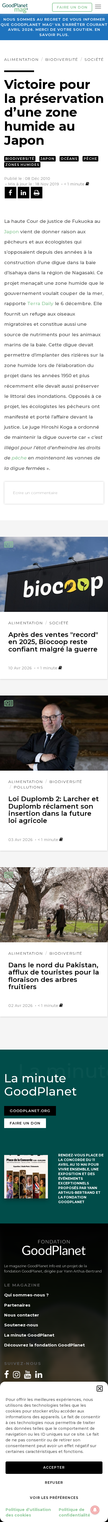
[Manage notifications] (95, 1509)
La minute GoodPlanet (29, 1335)
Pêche (90, 159)
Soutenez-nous (21, 1324)
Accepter (54, 1467)
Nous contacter (21, 1315)
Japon (47, 159)
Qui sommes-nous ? (26, 1294)
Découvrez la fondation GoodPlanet (44, 1345)
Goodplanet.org (30, 1110)
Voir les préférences (54, 1498)
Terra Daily (40, 303)
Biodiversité (61, 59)
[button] (99, 1388)
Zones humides (22, 165)
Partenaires (17, 1305)
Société (94, 59)
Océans (69, 159)
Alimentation (21, 59)
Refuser (54, 1482)
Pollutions (28, 787)
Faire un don (72, 7)
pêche (19, 458)
